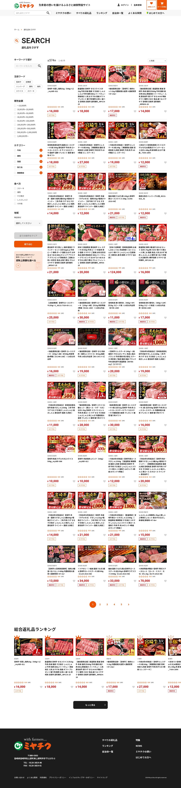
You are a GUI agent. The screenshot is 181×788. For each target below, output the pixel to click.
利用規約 (43, 777)
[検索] (48, 12)
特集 (138, 740)
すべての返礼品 (83, 13)
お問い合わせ (19, 777)
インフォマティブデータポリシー (82, 777)
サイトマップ (102, 777)
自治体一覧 (117, 13)
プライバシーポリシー (57, 777)
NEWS (139, 745)
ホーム (16, 29)
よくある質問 (134, 13)
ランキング (101, 13)
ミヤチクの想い (63, 13)
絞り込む (28, 244)
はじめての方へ (143, 757)
